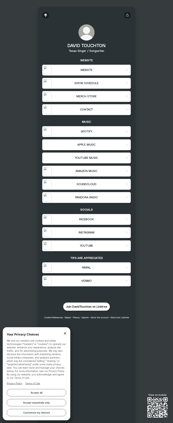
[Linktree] (45, 15)
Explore (85, 317)
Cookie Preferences (53, 317)
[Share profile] (127, 15)
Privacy (76, 317)
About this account (100, 317)
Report (68, 317)
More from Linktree (120, 317)
